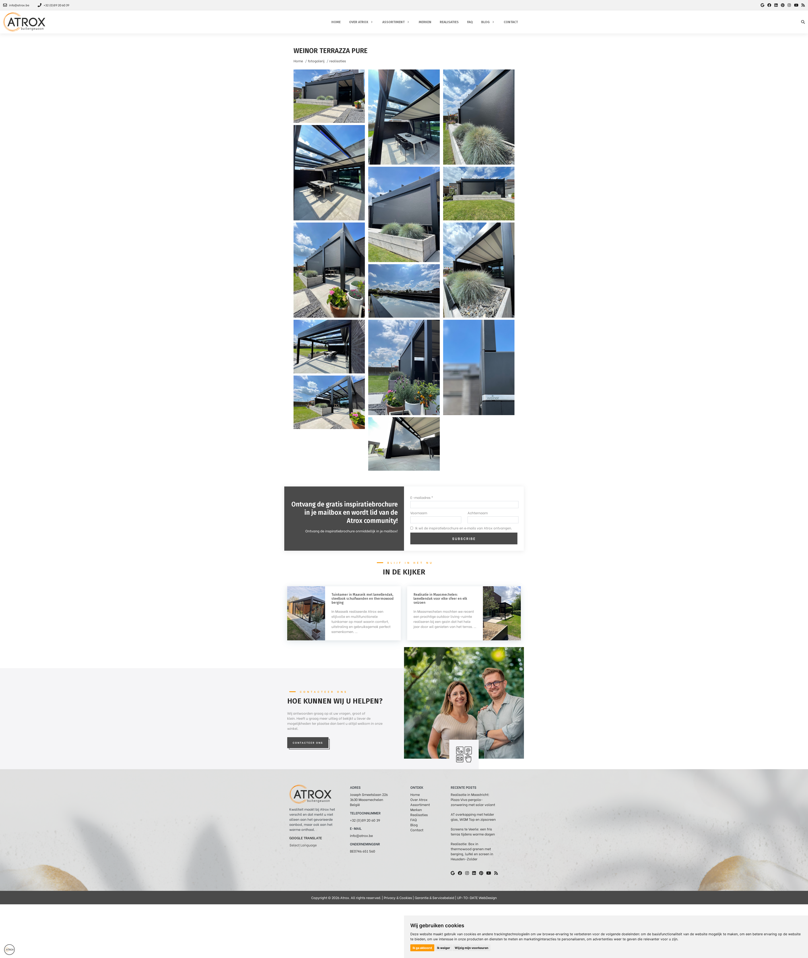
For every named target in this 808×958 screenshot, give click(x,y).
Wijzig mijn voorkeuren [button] (471, 948)
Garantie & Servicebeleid (434, 897)
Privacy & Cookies (398, 897)
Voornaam (418, 512)
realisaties (337, 60)
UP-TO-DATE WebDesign (477, 897)
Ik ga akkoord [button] (422, 948)
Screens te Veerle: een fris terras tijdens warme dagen (473, 831)
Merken (416, 809)
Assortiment (420, 804)
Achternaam (478, 512)
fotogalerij (316, 60)
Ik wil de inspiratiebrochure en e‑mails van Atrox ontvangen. (463, 527)
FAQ (413, 819)
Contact (416, 829)
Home (298, 60)
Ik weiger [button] (443, 948)
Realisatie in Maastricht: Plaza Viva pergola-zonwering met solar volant (473, 799)
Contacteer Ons (308, 742)
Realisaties (419, 814)
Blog (414, 824)
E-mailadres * (421, 497)
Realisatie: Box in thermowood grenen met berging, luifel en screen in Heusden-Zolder (472, 851)
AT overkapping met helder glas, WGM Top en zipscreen (473, 817)
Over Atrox (419, 799)
